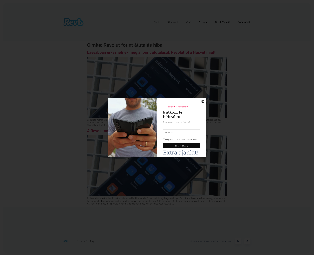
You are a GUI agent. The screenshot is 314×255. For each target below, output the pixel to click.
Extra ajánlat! (180, 152)
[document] (157, 127)
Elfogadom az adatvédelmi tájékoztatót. (181, 140)
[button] (203, 101)
